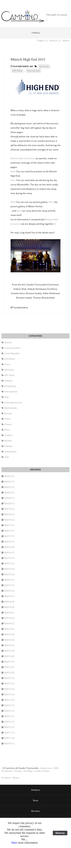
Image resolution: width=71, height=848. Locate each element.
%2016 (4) (9, 547)
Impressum (46, 768)
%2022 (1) (9, 487)
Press (7, 429)
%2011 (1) (9, 732)
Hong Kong (9, 386)
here (19, 210)
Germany (44, 66)
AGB (56, 768)
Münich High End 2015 (28, 59)
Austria (8, 342)
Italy (6, 397)
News (15, 777)
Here (13, 171)
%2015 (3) (9, 568)
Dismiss (60, 833)
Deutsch (53, 40)
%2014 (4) (9, 601)
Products (5, 777)
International (33, 70)
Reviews (35, 811)
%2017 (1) (9, 525)
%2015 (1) (9, 558)
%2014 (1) (9, 596)
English (41, 40)
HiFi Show (17, 70)
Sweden (8, 446)
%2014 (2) (9, 618)
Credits (37, 771)
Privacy (17, 771)
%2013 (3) (9, 650)
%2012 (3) (9, 699)
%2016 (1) (9, 541)
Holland (8, 380)
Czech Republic (12, 353)
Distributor (9, 358)
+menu (35, 32)
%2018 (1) (9, 508)
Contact (46, 771)
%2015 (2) (9, 574)
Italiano (66, 40)
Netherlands (10, 407)
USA (6, 457)
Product (8, 435)
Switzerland (10, 451)
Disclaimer (6, 771)
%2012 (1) (9, 705)
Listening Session (13, 402)
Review (7, 440)
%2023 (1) (9, 476)
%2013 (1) (9, 661)
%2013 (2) (9, 656)
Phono (7, 418)
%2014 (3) (9, 607)
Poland (7, 424)
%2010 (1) (9, 743)
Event (7, 364)
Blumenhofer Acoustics (22, 158)
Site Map (27, 771)
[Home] (22, 16)
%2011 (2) (9, 738)
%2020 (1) (9, 503)
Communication (12, 347)
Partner (8, 413)
